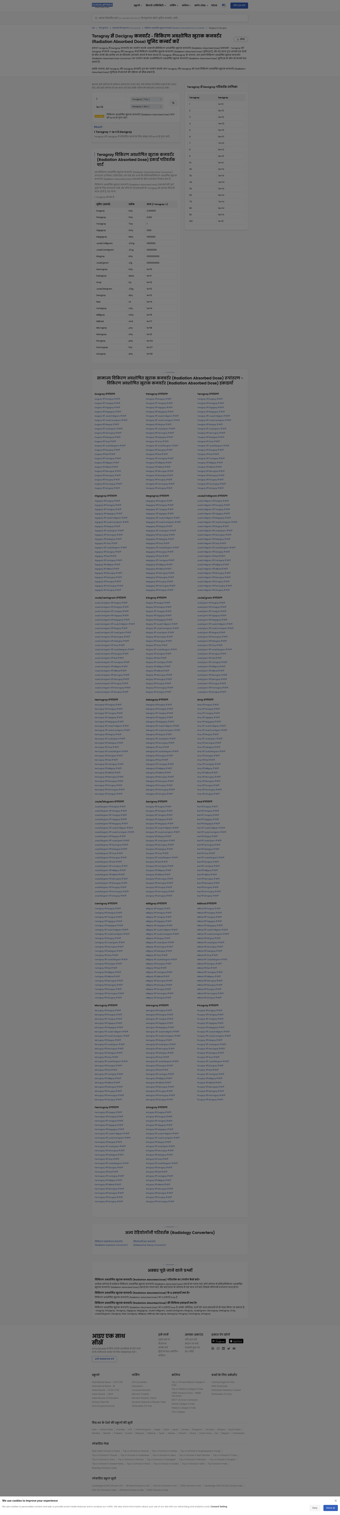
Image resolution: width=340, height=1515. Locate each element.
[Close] (242, 731)
